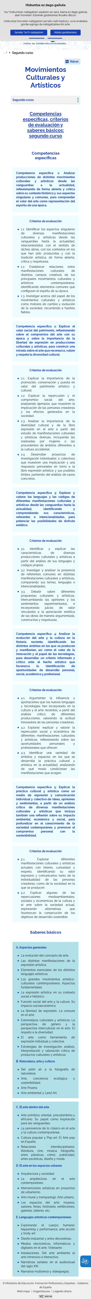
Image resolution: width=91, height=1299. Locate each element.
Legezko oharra (62, 1291)
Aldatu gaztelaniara (65, 32)
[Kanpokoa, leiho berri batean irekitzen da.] (45, 1297)
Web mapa (23, 1291)
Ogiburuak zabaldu (5, 52)
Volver (74, 61)
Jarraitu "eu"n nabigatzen (28, 32)
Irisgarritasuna (41, 1291)
